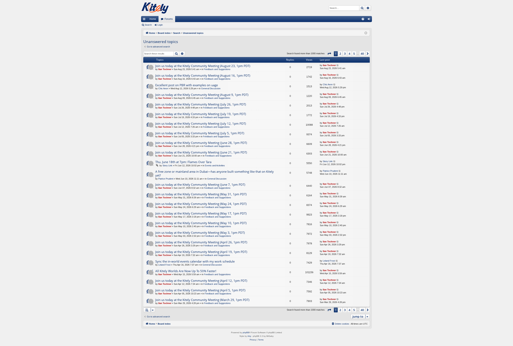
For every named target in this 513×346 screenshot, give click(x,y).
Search (148, 25)
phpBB (246, 332)
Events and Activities (215, 165)
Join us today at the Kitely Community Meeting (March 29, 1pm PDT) (202, 300)
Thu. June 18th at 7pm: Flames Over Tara (183, 162)
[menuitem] (363, 19)
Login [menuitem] (370, 20)
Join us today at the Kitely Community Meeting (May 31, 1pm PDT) (200, 194)
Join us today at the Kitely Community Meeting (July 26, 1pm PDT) (200, 104)
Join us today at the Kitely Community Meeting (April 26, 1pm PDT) (201, 242)
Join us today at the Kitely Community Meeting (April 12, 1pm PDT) (201, 281)
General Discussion (210, 88)
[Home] (155, 8)
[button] (329, 53)
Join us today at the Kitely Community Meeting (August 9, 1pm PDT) (201, 95)
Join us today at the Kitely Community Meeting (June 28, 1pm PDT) (201, 143)
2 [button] (340, 53)
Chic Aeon (163, 88)
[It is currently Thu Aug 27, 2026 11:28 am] (366, 33)
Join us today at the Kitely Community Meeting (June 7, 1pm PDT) (200, 185)
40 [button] (362, 53)
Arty (249, 336)
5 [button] (354, 53)
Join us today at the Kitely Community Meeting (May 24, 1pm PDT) (200, 204)
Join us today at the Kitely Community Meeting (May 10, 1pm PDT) (200, 223)
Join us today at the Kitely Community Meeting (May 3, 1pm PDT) (200, 233)
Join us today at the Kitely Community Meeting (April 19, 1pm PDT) (201, 252)
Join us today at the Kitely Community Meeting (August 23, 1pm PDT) (202, 66)
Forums (169, 19)
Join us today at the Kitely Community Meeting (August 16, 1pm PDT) (202, 75)
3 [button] (345, 53)
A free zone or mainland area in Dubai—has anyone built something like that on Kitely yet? (214, 173)
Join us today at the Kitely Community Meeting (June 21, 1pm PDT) (201, 152)
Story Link (167, 165)
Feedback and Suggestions (217, 69)
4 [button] (349, 53)
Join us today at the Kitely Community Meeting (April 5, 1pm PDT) (200, 290)
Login (160, 25)
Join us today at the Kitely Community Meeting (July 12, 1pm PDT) (200, 123)
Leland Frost (164, 265)
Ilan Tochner (164, 69)
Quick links (145, 20)
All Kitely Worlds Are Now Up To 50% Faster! (185, 271)
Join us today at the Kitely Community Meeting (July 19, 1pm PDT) (200, 114)
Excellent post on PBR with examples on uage (186, 85)
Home (152, 19)
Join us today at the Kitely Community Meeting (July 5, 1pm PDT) (199, 133)
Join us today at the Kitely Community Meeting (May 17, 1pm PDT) (200, 213)
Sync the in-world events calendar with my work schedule (195, 261)
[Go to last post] (337, 65)
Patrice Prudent (165, 179)
